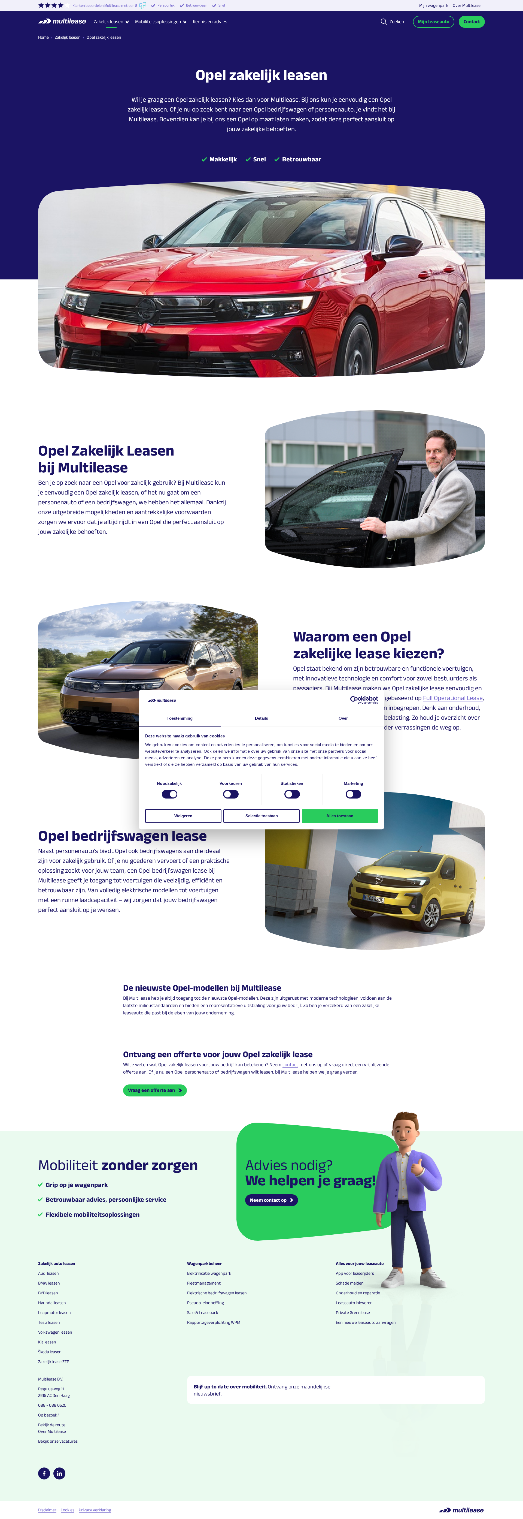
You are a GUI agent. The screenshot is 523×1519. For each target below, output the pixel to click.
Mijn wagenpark (433, 5)
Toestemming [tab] (180, 718)
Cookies (67, 1510)
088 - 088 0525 (52, 1405)
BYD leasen (48, 1293)
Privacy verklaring (95, 1510)
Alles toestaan (339, 815)
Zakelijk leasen (68, 37)
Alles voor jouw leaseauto (360, 1263)
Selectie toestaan (261, 815)
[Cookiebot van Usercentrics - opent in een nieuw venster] (354, 700)
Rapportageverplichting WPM (213, 1322)
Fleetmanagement (204, 1283)
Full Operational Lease (453, 697)
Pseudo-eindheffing (205, 1302)
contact (290, 1064)
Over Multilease (467, 5)
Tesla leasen (49, 1322)
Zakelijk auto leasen (56, 1263)
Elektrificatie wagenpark (209, 1273)
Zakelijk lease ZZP (53, 1361)
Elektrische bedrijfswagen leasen (217, 1293)
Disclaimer (47, 1510)
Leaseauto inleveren (354, 1302)
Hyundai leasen (52, 1302)
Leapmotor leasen (54, 1312)
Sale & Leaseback (202, 1312)
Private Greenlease (353, 1312)
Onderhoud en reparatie (358, 1293)
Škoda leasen (50, 1351)
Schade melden (350, 1283)
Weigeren (183, 815)
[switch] (231, 794)
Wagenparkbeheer (204, 1263)
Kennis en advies (210, 21)
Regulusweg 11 (51, 1389)
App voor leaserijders (355, 1273)
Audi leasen (48, 1273)
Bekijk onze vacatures (58, 1441)
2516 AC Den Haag (54, 1395)
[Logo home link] (66, 22)
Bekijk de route (51, 1424)
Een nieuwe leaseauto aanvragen (366, 1322)
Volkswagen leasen (55, 1332)
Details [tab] (261, 718)
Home (43, 37)
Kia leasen (47, 1342)
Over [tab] (343, 718)
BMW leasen (49, 1283)
